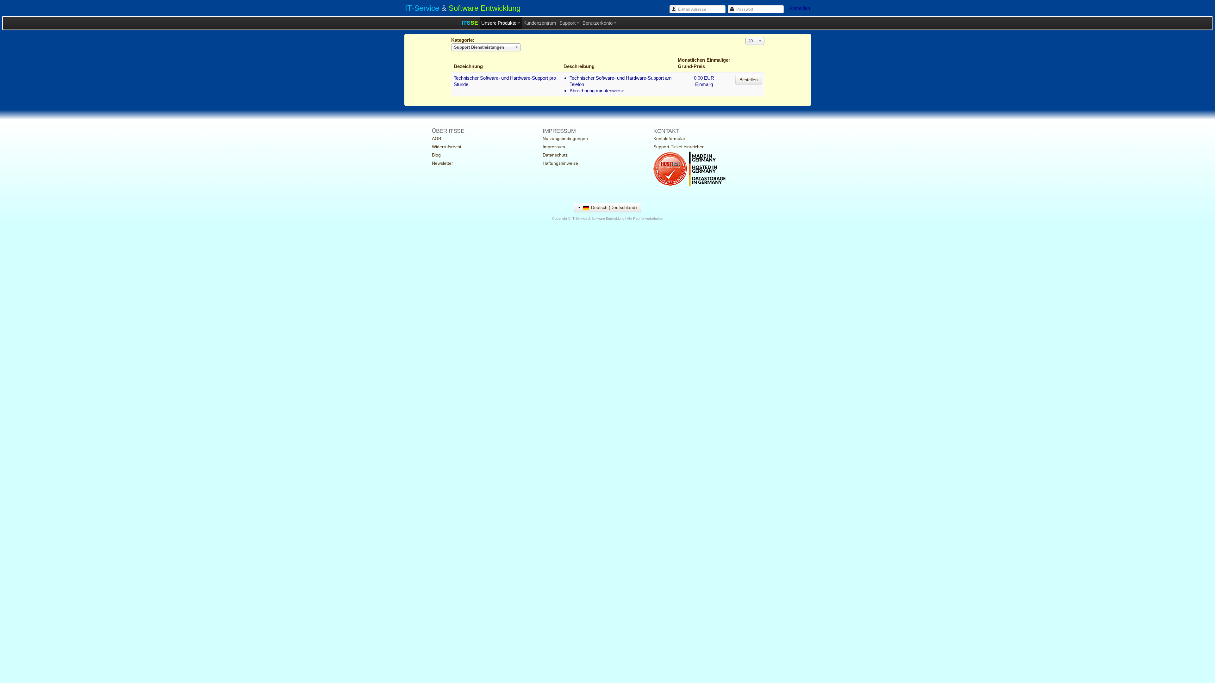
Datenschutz (555, 154)
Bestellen (748, 79)
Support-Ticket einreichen (679, 146)
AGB (436, 138)
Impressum (554, 146)
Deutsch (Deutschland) (613, 207)
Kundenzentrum (539, 23)
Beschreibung (579, 66)
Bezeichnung (468, 66)
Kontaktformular (669, 138)
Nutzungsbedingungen (565, 138)
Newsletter (442, 163)
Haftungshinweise (560, 163)
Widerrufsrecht (446, 146)
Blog (436, 154)
